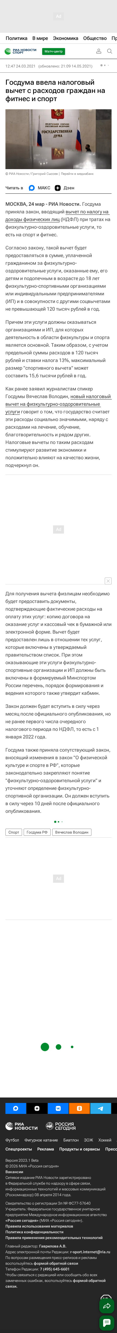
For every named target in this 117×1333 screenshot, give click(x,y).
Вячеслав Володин (71, 832)
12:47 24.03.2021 (20, 66)
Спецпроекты (18, 1149)
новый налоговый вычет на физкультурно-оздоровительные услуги (58, 403)
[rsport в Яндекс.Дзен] (37, 1108)
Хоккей (104, 1140)
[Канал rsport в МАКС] (15, 1108)
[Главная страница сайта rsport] (32, 51)
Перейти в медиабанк (77, 174)
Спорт (13, 832)
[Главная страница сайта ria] (6, 51)
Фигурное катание (41, 1140)
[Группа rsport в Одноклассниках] (79, 1108)
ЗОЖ (88, 1140)
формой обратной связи (56, 1263)
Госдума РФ (37, 832)
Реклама (45, 1149)
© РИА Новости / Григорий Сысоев (31, 174)
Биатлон (71, 1140)
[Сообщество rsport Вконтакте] (58, 1108)
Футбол (12, 1140)
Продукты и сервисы (79, 1149)
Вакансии (14, 1172)
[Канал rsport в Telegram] (100, 1108)
